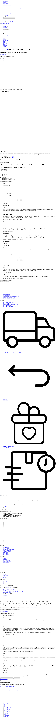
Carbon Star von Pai (6, 288)
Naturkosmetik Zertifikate (7, 567)
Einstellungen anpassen (15, 609)
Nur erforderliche (8, 609)
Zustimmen (2, 609)
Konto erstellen (5, 31)
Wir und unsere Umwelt (7, 568)
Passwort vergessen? (6, 560)
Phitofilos (4, 49)
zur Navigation (5, 1)
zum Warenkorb (5, 3)
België (7, 713)
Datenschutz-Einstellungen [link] (7, 593)
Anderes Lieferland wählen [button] (5, 688)
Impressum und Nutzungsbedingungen (9, 589)
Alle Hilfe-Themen (8, 15)
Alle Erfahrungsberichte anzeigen (6, 181)
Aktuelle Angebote (6, 569)
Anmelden (4, 558)
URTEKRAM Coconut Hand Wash (9, 297)
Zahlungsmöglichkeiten (9, 13)
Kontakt (6, 14)
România (8, 697)
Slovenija (8, 695)
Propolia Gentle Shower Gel (7, 305)
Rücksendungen (7, 11)
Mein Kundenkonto (6, 554)
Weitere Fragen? (5, 552)
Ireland (7, 710)
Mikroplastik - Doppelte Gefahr (8, 286)
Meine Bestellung (6, 547)
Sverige (7, 698)
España (7, 694)
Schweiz (8, 704)
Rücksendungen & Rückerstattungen (9, 549)
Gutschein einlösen (6, 562)
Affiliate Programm (6, 570)
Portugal (8, 714)
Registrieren (5, 559)
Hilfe (3, 9)
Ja (17, 199)
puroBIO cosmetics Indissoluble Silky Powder (11, 296)
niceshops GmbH (8, 587)
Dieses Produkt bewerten (5, 162)
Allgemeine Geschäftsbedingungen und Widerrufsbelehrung (13, 591)
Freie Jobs (4, 577)
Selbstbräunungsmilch (6, 295)
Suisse (7, 705)
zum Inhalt (4, 2)
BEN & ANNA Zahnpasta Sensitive (9, 298)
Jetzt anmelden (5, 27)
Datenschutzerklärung (33, 607)
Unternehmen (5, 595)
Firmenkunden (5, 553)
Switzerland (10, 707)
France (7, 696)
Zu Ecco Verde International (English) (7, 686)
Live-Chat (6, 16)
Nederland (9, 711)
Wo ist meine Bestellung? (9, 10)
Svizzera (8, 706)
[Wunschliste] (3, 32)
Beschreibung (3, 151)
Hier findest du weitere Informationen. (7, 501)
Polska (7, 700)
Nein (21, 199)
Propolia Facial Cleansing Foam (8, 302)
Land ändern (11, 585)
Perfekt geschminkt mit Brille (8, 289)
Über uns (4, 574)
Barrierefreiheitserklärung (7, 592)
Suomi (7, 702)
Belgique (8, 712)
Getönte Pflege (13, 157)
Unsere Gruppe (5, 575)
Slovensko (9, 708)
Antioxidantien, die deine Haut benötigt (9, 287)
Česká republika (12, 709)
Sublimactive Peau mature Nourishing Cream (10, 304)
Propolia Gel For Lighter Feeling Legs (9, 306)
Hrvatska (8, 699)
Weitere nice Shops (6, 596)
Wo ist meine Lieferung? (7, 561)
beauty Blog (5, 565)
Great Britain (10, 693)
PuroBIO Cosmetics (6, 294)
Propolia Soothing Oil (6, 303)
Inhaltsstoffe (5, 566)
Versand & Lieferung (6, 548)
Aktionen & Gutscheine (7, 551)
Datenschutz (5, 590)
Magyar (7, 701)
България (9, 703)
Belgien (7, 715)
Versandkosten (7, 12)
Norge (7, 716)
